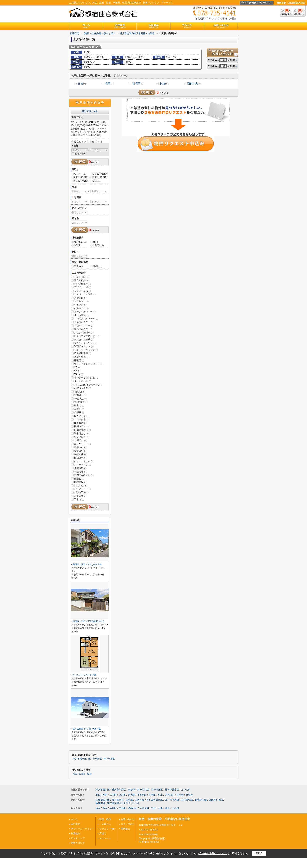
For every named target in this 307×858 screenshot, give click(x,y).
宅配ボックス (82, 388)
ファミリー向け (107, 828)
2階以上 (79, 391)
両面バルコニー (83, 329)
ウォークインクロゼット (88, 363)
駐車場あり (81, 433)
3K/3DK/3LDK (100, 177)
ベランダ (80, 304)
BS (77, 370)
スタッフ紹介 (128, 824)
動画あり (98, 266)
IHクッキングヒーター (87, 336)
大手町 (113, 794)
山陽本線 (139, 800)
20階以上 (80, 398)
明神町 (152, 794)
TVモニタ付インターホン (88, 384)
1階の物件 (81, 402)
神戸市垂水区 (172, 789)
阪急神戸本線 (216, 800)
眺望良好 (80, 297)
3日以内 (78, 245)
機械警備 (80, 482)
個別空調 (80, 457)
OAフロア (80, 485)
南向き (79, 409)
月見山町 (169, 794)
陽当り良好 (81, 280)
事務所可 (80, 447)
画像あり (78, 266)
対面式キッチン (83, 346)
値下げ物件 (81, 153)
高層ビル (80, 440)
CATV (78, 374)
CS (77, 367)
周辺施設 (125, 828)
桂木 (160, 794)
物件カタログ (78, 842)
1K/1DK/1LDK (100, 174)
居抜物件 (80, 454)
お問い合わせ (128, 819)
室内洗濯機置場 (83, 475)
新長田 (138, 83)
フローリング (82, 464)
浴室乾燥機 (81, 357)
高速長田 (144, 808)
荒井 (153, 808)
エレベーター (82, 443)
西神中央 (194, 83)
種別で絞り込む (90, 111)
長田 (109, 83)
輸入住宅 (80, 416)
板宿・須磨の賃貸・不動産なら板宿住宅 (164, 818)
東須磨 (122, 808)
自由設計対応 (82, 429)
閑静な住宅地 (82, 283)
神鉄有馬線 (187, 800)
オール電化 (81, 315)
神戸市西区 (157, 789)
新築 (92, 141)
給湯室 (79, 478)
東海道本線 (201, 800)
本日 (95, 242)
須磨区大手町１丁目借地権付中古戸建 (91, 621)
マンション (105, 838)
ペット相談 (81, 276)
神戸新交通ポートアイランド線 (123, 803)
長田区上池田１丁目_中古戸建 (87, 564)
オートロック (82, 381)
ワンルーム (80, 174)
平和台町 (142, 794)
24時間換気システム (86, 318)
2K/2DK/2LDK (81, 177)
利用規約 (75, 833)
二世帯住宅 (81, 419)
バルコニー (81, 308)
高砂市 (131, 789)
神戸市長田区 (80, 759)
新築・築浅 (105, 819)
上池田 (122, 794)
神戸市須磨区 (95, 759)
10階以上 (80, 395)
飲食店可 (80, 450)
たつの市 (185, 789)
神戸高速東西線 (155, 800)
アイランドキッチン (86, 350)
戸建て (102, 833)
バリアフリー (82, 489)
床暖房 (79, 360)
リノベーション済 (85, 294)
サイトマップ (78, 838)
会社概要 (75, 824)
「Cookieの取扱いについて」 (213, 853)
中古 (100, 141)
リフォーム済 (82, 290)
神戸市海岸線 (172, 800)
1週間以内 (98, 245)
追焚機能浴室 (82, 353)
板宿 (164, 83)
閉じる (259, 853)
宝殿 (160, 808)
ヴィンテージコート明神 (84, 675)
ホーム (74, 819)
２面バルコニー (83, 322)
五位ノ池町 (101, 794)
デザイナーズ (82, 287)
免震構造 (80, 468)
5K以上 (97, 180)
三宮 (82, 83)
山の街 (175, 808)
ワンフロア (81, 437)
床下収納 (80, 423)
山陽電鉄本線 (103, 800)
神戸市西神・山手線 (122, 800)
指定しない (80, 141)
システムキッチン (85, 343)
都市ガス (80, 496)
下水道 (79, 499)
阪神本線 (100, 803)
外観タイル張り (83, 332)
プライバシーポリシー (82, 828)
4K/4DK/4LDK (81, 180)
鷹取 (167, 808)
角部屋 (79, 412)
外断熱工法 (81, 492)
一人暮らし (105, 824)
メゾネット (81, 301)
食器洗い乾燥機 (83, 339)
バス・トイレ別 (83, 461)
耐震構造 (80, 471)
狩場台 (189, 794)
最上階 (79, 405)
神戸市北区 (109, 759)
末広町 (131, 794)
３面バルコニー (83, 325)
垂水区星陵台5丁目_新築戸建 (87, 729)
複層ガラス (81, 426)
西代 (75, 774)
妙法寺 (180, 794)
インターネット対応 (86, 377)
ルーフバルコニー (85, 311)
